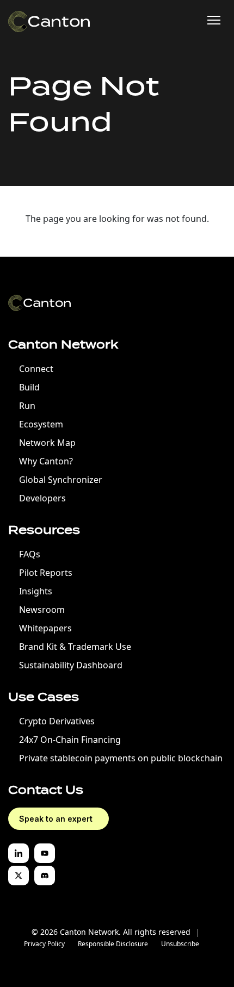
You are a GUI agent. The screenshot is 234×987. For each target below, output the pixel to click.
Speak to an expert (56, 818)
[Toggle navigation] (213, 20)
